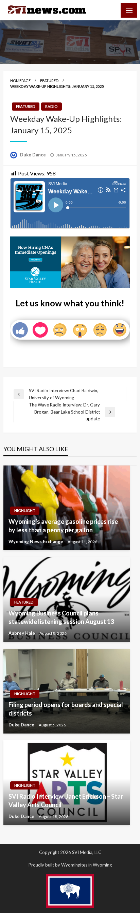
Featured (49, 80)
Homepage (20, 80)
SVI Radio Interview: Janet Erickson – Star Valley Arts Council (65, 801)
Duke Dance (33, 154)
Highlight (24, 510)
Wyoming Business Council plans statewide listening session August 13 (61, 617)
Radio (51, 106)
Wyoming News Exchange (36, 541)
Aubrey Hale (22, 633)
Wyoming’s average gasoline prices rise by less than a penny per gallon (63, 526)
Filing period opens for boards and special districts (65, 709)
